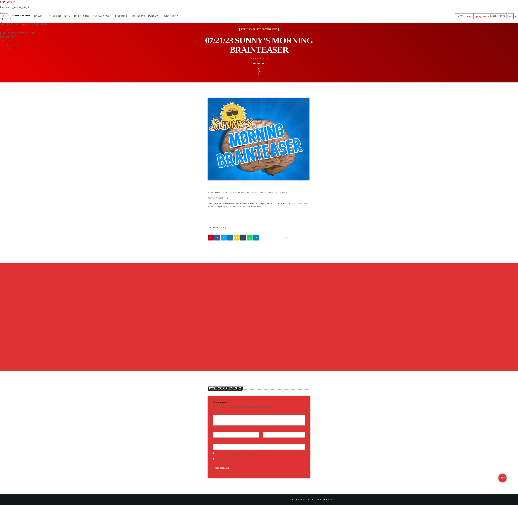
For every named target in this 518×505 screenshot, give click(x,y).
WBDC (224, 228)
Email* (266, 429)
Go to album (5, 40)
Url (214, 441)
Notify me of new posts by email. (232, 459)
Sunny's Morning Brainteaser (225, 323)
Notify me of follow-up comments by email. (237, 454)
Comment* (218, 412)
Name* (216, 429)
